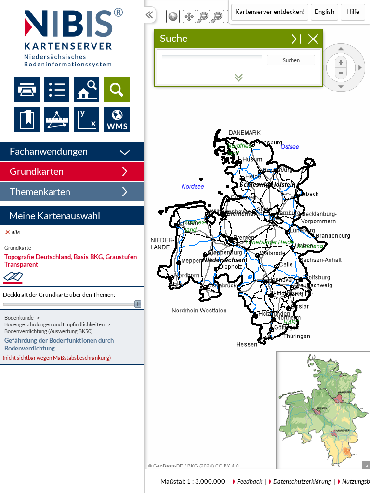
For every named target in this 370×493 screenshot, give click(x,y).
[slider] (72, 304)
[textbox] (212, 60)
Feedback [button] (249, 481)
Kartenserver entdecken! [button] (269, 11)
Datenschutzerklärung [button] (302, 481)
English (324, 11)
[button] (72, 151)
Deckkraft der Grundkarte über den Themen (59, 294)
